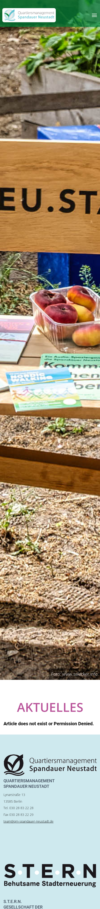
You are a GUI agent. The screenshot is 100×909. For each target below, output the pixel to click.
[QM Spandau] (29, 15)
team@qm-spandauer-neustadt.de (28, 821)
